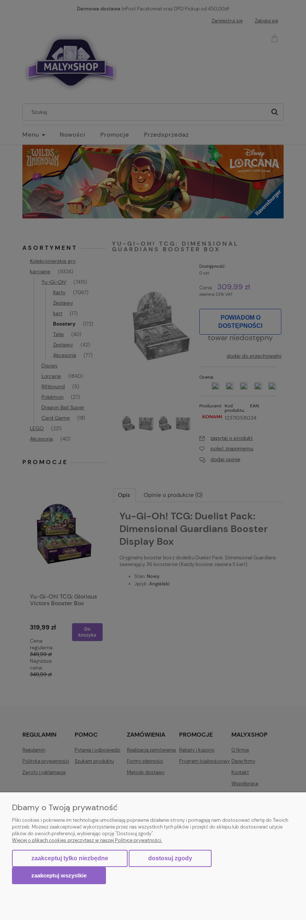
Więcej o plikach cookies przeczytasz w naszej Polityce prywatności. (87, 840)
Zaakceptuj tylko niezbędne (69, 858)
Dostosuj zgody (170, 858)
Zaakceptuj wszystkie (59, 875)
